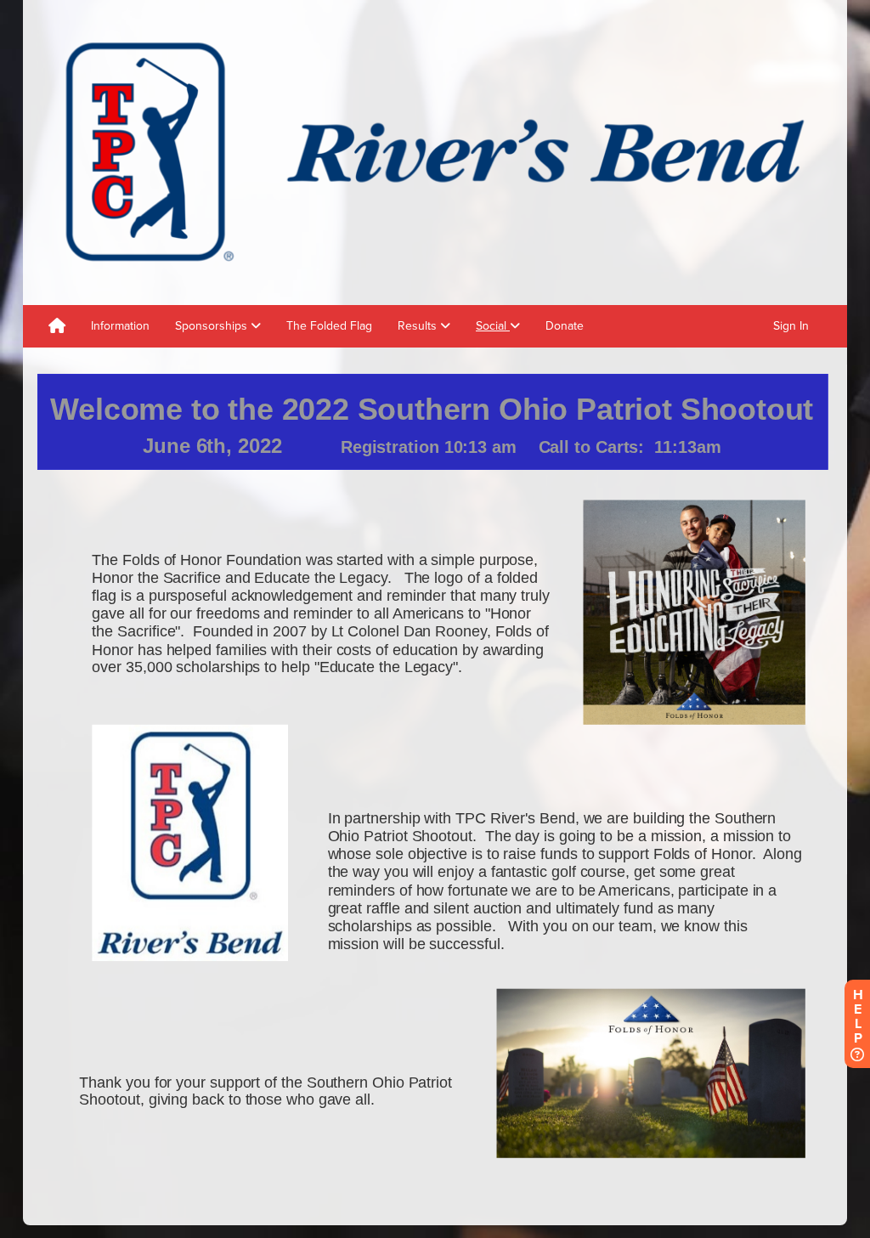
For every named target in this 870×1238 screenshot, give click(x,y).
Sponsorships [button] (213, 326)
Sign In (791, 326)
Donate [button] (564, 326)
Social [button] (493, 326)
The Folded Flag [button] (329, 326)
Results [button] (419, 326)
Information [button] (120, 326)
